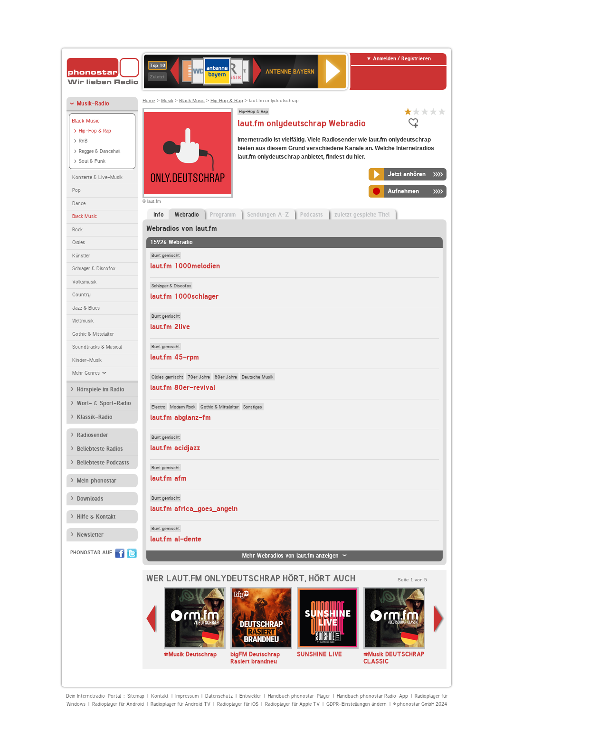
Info (158, 214)
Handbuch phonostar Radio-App (372, 696)
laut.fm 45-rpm (174, 357)
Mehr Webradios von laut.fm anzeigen (290, 555)
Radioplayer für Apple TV (292, 704)
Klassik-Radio (94, 417)
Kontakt (160, 696)
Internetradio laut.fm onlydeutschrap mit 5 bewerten (442, 111)
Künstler (81, 256)
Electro (158, 406)
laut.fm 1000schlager (184, 296)
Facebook (119, 553)
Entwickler (250, 696)
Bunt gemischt (166, 255)
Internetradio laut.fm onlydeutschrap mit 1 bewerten (408, 111)
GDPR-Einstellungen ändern (356, 704)
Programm (223, 214)
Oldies (78, 242)
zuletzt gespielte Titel (362, 214)
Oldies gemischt (167, 376)
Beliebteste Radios (100, 449)
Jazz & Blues (86, 308)
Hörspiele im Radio (100, 389)
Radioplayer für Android (118, 704)
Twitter (132, 553)
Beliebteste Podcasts (103, 462)
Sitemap (135, 696)
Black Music (86, 120)
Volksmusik (84, 282)
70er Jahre (199, 376)
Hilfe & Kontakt (96, 516)
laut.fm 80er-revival (182, 387)
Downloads (90, 498)
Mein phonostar (96, 480)
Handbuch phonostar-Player (299, 696)
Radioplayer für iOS (237, 704)
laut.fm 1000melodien (185, 266)
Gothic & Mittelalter (93, 334)
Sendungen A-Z (268, 214)
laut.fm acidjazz (175, 448)
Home (148, 100)
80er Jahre (226, 376)
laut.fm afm (168, 478)
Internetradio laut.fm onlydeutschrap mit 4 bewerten (433, 111)
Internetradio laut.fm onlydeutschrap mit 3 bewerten (425, 111)
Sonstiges (252, 406)
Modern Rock (183, 406)
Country (81, 295)
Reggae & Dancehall (99, 151)
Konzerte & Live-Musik (97, 177)
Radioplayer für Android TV (180, 704)
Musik (167, 100)
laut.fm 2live (170, 326)
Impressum (187, 696)
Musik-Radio (93, 103)
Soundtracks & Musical (97, 347)
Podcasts (311, 214)
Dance (79, 203)
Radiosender (92, 435)
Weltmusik (83, 321)
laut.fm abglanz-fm (180, 417)
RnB (83, 141)
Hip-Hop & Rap (95, 131)
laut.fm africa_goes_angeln (194, 508)
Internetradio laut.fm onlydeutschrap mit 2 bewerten (416, 111)
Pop (76, 190)
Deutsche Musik (258, 376)
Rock (77, 230)
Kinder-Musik (87, 360)
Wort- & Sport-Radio (104, 403)
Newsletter (90, 534)
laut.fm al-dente (175, 539)
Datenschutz (219, 696)
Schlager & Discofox (93, 268)
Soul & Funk (92, 161)
